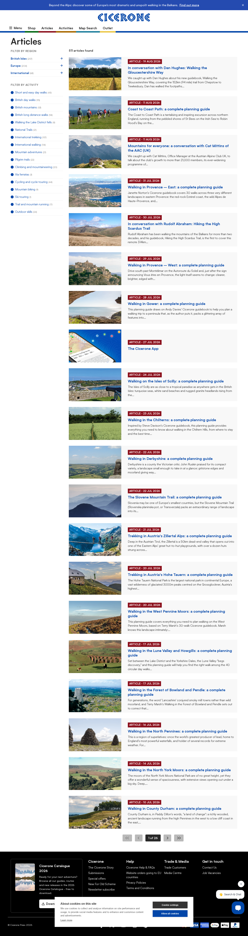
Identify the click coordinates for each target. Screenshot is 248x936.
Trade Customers (175, 867)
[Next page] (167, 838)
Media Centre (173, 873)
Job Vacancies (211, 873)
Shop (32, 28)
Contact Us (209, 867)
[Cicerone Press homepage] (124, 17)
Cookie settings (170, 905)
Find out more (189, 5)
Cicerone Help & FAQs (140, 867)
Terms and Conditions (140, 888)
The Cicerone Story (101, 867)
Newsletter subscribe (101, 889)
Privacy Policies (136, 882)
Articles (47, 28)
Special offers (97, 878)
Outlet (108, 28)
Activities (66, 28)
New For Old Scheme (102, 884)
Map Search (88, 28)
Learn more (66, 920)
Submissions (96, 873)
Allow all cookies (170, 913)
